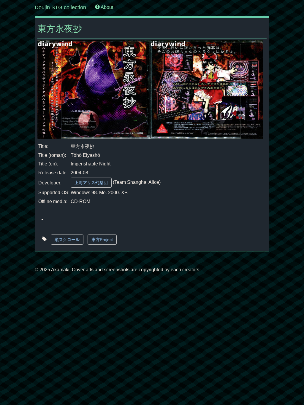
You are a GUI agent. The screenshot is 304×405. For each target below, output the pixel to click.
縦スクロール (67, 239)
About (106, 7)
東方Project (102, 239)
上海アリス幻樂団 (91, 182)
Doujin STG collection (60, 7)
